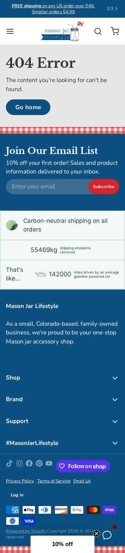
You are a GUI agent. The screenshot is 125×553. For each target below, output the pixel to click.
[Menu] (13, 31)
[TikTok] (9, 466)
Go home (28, 107)
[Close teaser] (96, 533)
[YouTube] (48, 466)
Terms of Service (53, 481)
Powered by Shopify (26, 531)
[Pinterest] (39, 466)
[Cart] (112, 31)
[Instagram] (19, 466)
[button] (62, 544)
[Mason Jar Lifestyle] (62, 31)
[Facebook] (29, 466)
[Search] (95, 31)
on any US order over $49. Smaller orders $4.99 (53, 9)
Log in (17, 495)
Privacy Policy (20, 481)
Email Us (82, 481)
